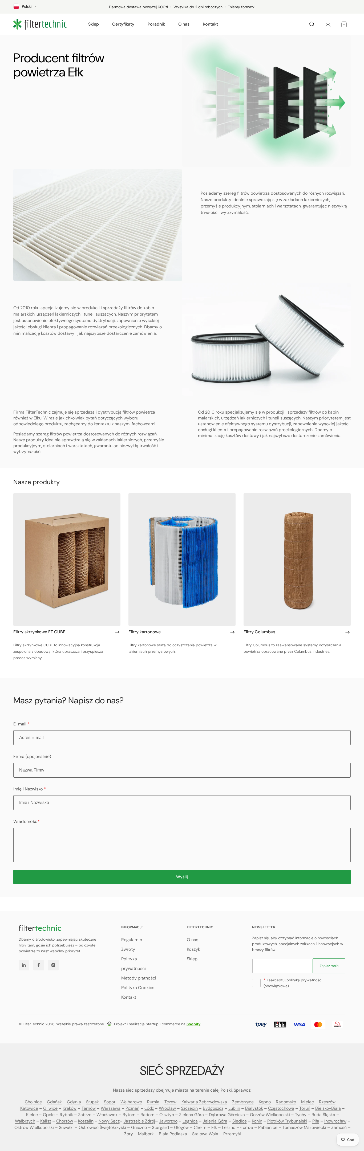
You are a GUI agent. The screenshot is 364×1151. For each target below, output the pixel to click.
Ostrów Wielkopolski (34, 1127)
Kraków (69, 1108)
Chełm (200, 1127)
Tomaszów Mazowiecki (304, 1127)
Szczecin (189, 1108)
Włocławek (107, 1114)
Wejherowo (131, 1102)
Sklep (192, 959)
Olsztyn (166, 1114)
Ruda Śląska (323, 1114)
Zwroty (128, 949)
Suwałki (66, 1127)
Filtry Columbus (259, 632)
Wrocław (167, 1108)
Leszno (228, 1127)
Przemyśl (232, 1134)
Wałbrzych (25, 1121)
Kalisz (45, 1121)
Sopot (109, 1102)
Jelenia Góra (215, 1121)
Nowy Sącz (109, 1121)
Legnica (190, 1121)
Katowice (29, 1108)
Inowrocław (335, 1121)
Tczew (170, 1102)
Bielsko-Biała (328, 1108)
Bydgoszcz (213, 1108)
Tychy (300, 1114)
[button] (94, 24)
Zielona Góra (191, 1114)
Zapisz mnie (329, 966)
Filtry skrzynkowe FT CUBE (39, 632)
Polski (27, 6)
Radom (147, 1114)
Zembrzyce (243, 1102)
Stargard (160, 1127)
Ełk (214, 1127)
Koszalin (86, 1121)
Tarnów (89, 1108)
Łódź (149, 1108)
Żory (128, 1134)
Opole (49, 1114)
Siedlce (239, 1121)
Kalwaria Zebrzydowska (204, 1102)
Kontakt (128, 997)
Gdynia (74, 1102)
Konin (257, 1121)
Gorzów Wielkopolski (270, 1114)
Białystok (254, 1108)
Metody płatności (138, 978)
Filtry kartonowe (144, 632)
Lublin (234, 1108)
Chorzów (64, 1121)
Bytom (129, 1114)
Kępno (265, 1102)
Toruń (304, 1108)
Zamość (339, 1127)
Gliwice (50, 1108)
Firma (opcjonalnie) (32, 756)
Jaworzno (168, 1121)
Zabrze (84, 1114)
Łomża (246, 1127)
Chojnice (33, 1102)
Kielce (32, 1114)
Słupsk (92, 1102)
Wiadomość (26, 821)
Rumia (153, 1102)
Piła (315, 1121)
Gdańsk (54, 1102)
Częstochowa (281, 1108)
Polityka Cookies (137, 987)
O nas (192, 939)
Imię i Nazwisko (29, 789)
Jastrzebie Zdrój (139, 1121)
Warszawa (110, 1108)
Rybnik (66, 1114)
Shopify (193, 1024)
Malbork (146, 1134)
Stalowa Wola (205, 1134)
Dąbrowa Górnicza (227, 1114)
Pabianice (267, 1127)
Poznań (132, 1108)
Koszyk (193, 949)
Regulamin (131, 939)
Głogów (181, 1127)
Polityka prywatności (133, 963)
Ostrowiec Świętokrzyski (102, 1127)
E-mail (21, 724)
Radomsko (286, 1102)
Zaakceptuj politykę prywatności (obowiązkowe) (293, 983)
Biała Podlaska (173, 1134)
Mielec (307, 1102)
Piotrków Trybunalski (287, 1121)
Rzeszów (327, 1102)
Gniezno (139, 1127)
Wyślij (182, 877)
